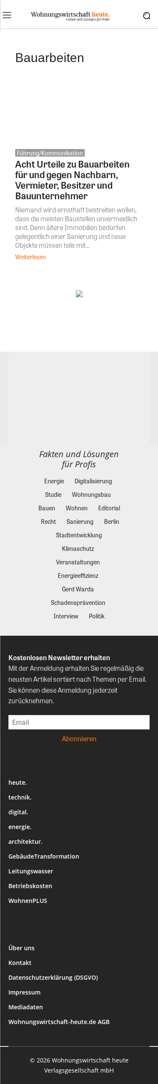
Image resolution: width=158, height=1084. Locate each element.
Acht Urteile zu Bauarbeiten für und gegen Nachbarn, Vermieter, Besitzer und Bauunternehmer (72, 179)
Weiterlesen (30, 257)
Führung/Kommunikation (50, 153)
